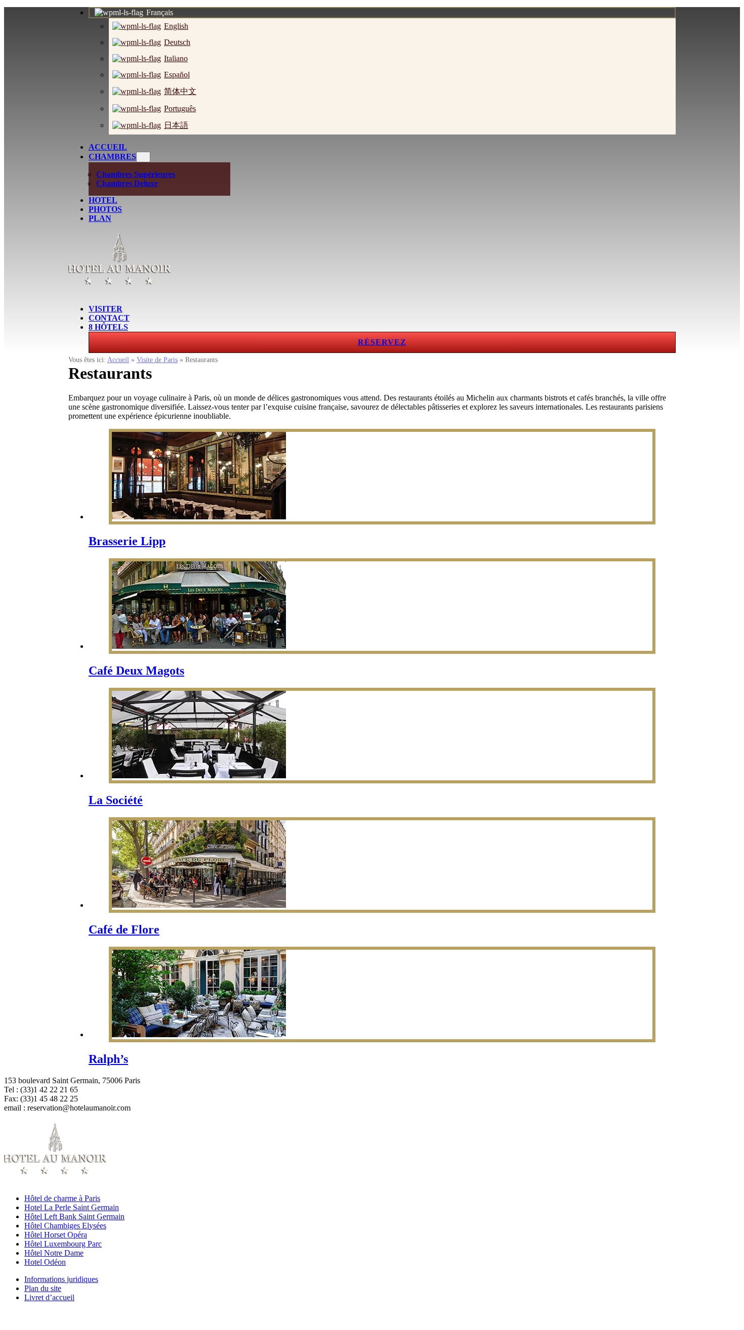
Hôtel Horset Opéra (55, 1234)
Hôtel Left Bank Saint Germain (74, 1216)
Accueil (118, 360)
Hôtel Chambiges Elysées (65, 1225)
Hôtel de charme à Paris (62, 1198)
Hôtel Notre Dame (54, 1253)
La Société (116, 800)
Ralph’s (108, 1059)
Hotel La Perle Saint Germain (71, 1207)
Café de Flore (124, 929)
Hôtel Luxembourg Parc (63, 1243)
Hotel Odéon (45, 1262)
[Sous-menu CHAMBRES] (143, 157)
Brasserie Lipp (127, 541)
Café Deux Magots (136, 670)
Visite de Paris (157, 360)
